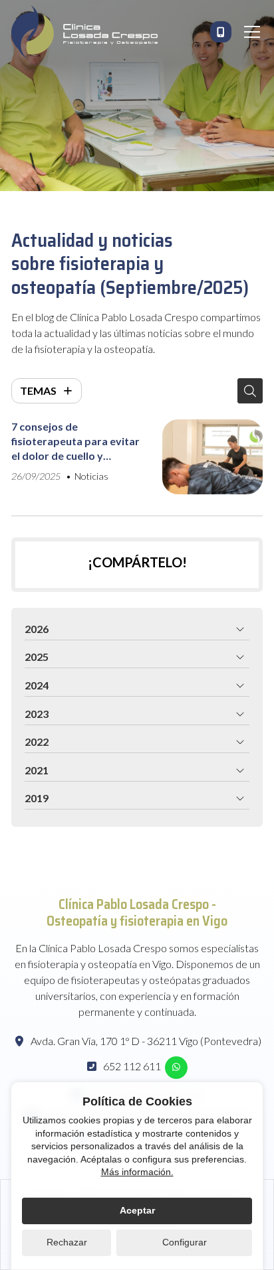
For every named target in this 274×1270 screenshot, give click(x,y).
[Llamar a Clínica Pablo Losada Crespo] (220, 31)
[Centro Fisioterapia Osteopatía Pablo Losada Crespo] (84, 31)
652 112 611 (132, 1066)
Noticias (91, 476)
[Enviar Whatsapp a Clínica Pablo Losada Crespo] (176, 1067)
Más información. (137, 1171)
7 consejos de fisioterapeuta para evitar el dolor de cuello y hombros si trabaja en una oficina (75, 442)
